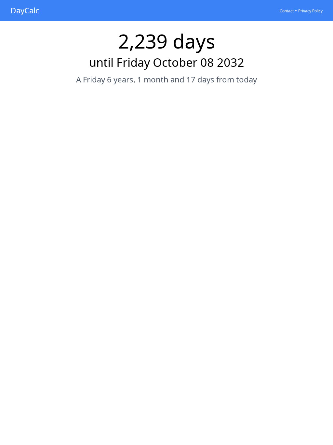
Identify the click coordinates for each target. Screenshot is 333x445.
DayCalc (24, 10)
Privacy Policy (310, 11)
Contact (287, 11)
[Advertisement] (166, 109)
